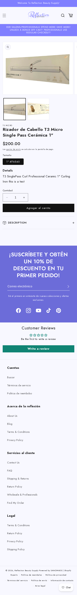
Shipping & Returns (18, 478)
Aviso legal (40, 585)
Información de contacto (62, 580)
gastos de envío (13, 149)
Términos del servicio (17, 580)
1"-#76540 (13, 161)
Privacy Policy (15, 440)
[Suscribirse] (66, 286)
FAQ (9, 470)
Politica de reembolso (19, 393)
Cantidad (8, 190)
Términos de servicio (19, 385)
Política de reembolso (31, 574)
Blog (9, 424)
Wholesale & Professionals (22, 494)
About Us (12, 416)
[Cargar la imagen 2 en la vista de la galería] (38, 109)
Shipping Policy (16, 549)
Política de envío (39, 580)
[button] (4, 15)
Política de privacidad (55, 574)
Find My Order (15, 503)
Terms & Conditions (18, 432)
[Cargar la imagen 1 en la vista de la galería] (15, 109)
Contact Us (13, 462)
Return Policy (14, 486)
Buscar (11, 377)
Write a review (38, 349)
